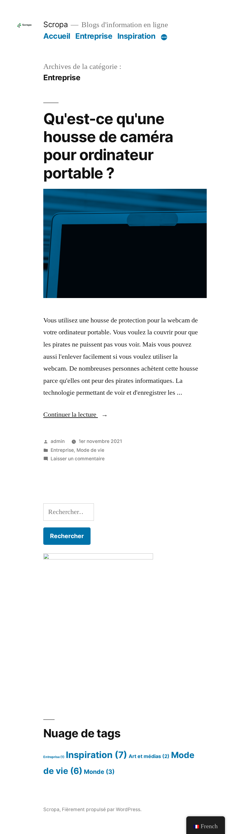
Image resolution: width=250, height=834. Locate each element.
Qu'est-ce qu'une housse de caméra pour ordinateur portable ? (108, 146)
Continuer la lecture (75, 414)
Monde (99, 771)
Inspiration (136, 36)
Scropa (55, 24)
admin (58, 441)
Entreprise (93, 36)
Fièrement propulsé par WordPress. (101, 809)
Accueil (56, 36)
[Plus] (164, 37)
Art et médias (149, 756)
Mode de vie (90, 450)
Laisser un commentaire (78, 459)
